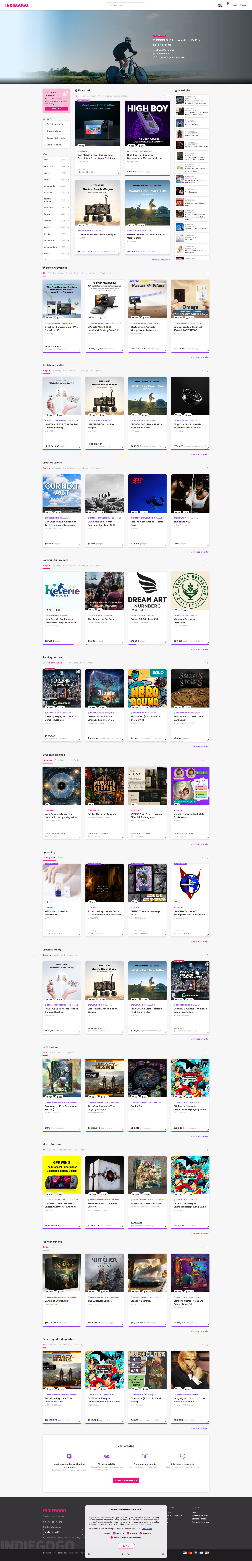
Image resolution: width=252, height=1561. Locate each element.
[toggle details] (120, 175)
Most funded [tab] (59, 955)
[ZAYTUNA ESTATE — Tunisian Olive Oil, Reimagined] (147, 786)
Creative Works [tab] (105, 96)
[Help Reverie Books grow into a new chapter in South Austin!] (62, 591)
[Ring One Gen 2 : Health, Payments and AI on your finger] (190, 396)
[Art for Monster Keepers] (104, 786)
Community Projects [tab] (90, 273)
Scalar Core (137, 1106)
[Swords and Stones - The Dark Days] (190, 688)
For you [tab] (46, 370)
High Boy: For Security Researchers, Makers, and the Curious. (144, 158)
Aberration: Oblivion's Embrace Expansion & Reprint (100, 719)
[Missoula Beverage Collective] (190, 591)
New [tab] (60, 857)
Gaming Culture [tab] (120, 96)
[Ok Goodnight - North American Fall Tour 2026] (104, 493)
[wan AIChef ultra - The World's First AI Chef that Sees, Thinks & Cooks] (97, 123)
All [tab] (76, 96)
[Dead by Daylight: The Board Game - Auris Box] (62, 688)
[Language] (220, 5)
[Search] (110, 5)
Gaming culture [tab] (107, 273)
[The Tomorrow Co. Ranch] (104, 591)
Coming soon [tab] (49, 857)
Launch (55, 108)
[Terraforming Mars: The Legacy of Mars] (104, 1078)
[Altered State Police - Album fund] (147, 493)
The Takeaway (182, 521)
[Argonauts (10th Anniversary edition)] (62, 1078)
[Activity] (227, 5)
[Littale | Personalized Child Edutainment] (190, 786)
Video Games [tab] (79, 663)
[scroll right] (168, 96)
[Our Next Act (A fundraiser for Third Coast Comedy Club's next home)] (62, 493)
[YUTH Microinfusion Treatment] (62, 883)
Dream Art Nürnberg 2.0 (144, 619)
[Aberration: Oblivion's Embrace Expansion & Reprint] (104, 688)
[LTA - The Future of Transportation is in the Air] (190, 883)
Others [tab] (90, 663)
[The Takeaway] (190, 493)
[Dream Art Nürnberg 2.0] (147, 591)
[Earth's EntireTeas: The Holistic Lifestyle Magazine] (62, 786)
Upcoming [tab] (56, 370)
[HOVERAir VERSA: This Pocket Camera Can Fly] (62, 396)
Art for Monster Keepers (102, 813)
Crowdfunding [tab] (69, 370)
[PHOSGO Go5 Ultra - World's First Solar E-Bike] (147, 203)
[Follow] (47, 805)
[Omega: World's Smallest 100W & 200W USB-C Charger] (190, 299)
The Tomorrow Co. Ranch (102, 619)
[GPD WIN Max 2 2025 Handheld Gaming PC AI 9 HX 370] (104, 299)
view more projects (160, 260)
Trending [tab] (47, 955)
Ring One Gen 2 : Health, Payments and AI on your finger (188, 427)
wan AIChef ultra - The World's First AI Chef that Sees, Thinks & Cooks (96, 158)
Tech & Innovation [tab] (88, 96)
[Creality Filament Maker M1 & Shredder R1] (62, 299)
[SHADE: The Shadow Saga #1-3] (147, 883)
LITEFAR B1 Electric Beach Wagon (96, 234)
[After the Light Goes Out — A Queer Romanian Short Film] (104, 883)
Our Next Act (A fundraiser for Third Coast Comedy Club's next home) (60, 525)
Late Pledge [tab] (83, 370)
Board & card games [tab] (52, 663)
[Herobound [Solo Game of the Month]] (147, 688)
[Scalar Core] (147, 1078)
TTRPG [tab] (67, 663)
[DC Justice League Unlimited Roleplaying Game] (190, 1078)
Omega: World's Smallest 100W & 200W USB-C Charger (188, 330)
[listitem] (56, 160)
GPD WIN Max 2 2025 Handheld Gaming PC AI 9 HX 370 (104, 330)
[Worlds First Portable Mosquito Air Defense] (147, 299)
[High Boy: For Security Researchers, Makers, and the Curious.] (147, 123)
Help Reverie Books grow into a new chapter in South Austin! (61, 622)
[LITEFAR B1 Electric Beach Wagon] (97, 203)
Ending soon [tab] (96, 370)
